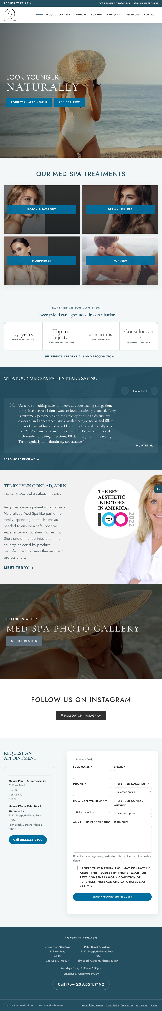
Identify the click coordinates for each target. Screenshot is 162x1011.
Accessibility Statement (92, 1005)
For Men (120, 261)
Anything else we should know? (101, 822)
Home (40, 14)
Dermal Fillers (120, 209)
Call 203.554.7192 (28, 840)
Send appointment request (112, 896)
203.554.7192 (13, 3)
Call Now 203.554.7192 (81, 984)
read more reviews (21, 459)
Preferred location (131, 784)
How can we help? (90, 801)
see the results (24, 641)
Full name (82, 767)
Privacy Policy (112, 1005)
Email (119, 767)
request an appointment (29, 102)
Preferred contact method (129, 803)
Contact (150, 14)
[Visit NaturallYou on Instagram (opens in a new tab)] (26, 3)
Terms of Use (127, 1005)
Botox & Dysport (41, 209)
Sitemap (154, 1005)
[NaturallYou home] (10, 14)
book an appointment (146, 3)
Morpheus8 (41, 261)
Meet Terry (19, 567)
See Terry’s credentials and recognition (81, 356)
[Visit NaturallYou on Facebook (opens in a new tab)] (30, 3)
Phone (79, 784)
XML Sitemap (142, 1005)
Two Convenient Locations (114, 3)
